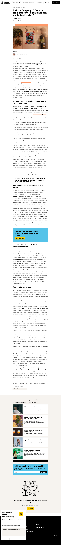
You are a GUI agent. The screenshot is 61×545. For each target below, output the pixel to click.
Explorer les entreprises (28, 2)
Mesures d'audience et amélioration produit (10, 534)
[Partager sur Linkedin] (21, 21)
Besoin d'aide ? (25, 529)
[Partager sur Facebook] (16, 21)
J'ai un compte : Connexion (27, 531)
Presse (37, 524)
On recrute (38, 522)
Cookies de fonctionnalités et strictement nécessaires (11, 530)
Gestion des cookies (24, 541)
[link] (22, 54)
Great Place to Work (26, 82)
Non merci (5, 538)
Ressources (39, 2)
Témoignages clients (26, 526)
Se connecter (56, 2)
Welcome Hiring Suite (26, 521)
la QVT (45, 161)
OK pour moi (22, 538)
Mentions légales (5, 541)
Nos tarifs (24, 524)
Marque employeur (25, 522)
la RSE (42, 216)
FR (56, 535)
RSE (24, 7)
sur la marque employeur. (39, 114)
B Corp (19, 259)
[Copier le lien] (14, 21)
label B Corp (20, 277)
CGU (11, 541)
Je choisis (14, 538)
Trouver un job (16, 2)
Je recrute (47, 2)
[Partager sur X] (18, 21)
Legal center (16, 541)
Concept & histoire (40, 521)
